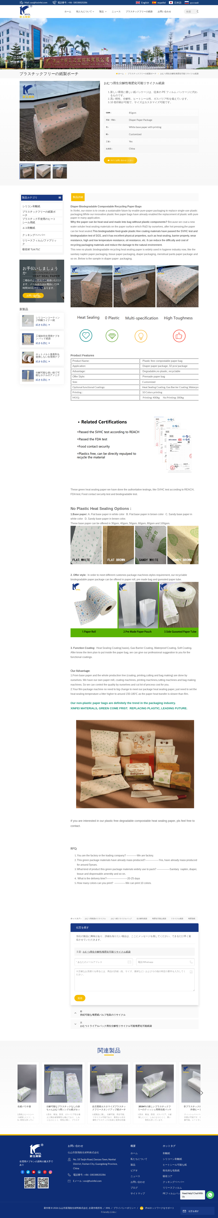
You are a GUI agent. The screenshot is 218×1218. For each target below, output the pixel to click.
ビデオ (134, 1170)
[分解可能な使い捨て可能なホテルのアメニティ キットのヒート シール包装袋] (28, 376)
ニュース (116, 11)
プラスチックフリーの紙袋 (139, 11)
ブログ (134, 1187)
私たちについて (84, 11)
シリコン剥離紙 (31, 206)
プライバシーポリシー (124, 1208)
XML (108, 1208)
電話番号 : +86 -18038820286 (72, 2)
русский (194, 2)
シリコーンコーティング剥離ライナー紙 (48, 318)
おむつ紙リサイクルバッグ (121, 918)
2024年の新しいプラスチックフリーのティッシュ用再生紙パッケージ (154, 1108)
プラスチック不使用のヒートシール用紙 (39, 220)
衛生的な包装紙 (171, 1170)
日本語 (177, 2)
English (145, 2)
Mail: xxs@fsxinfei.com (36, 2)
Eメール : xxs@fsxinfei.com (87, 1180)
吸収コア (167, 1176)
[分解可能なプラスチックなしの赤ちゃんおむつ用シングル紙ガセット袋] (63, 1084)
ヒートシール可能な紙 (175, 1164)
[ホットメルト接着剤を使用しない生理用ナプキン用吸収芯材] (28, 358)
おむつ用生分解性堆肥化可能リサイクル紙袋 (107, 951)
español (162, 2)
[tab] (78, 197)
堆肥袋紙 (191, 918)
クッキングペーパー (33, 234)
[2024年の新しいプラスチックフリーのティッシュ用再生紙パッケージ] (155, 1084)
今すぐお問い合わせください (121, 160)
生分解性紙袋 (142, 918)
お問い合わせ (164, 11)
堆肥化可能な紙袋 (159, 918)
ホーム (67, 11)
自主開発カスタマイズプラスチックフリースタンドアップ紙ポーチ (109, 1108)
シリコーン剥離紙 (172, 1158)
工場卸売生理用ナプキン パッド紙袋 (48, 337)
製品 (101, 11)
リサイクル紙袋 (177, 918)
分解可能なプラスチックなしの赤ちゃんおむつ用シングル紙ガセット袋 (63, 1108)
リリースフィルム (172, 1187)
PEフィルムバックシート (176, 1193)
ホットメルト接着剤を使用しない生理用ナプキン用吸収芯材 (48, 355)
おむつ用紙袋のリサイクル (95, 918)
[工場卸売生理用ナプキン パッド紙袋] (28, 339)
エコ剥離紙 (28, 227)
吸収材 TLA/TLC (31, 249)
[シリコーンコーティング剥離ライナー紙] (28, 321)
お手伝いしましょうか (40, 270)
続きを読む (42, 324)
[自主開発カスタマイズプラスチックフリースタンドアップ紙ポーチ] (109, 1084)
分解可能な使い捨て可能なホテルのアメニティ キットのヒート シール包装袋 (48, 373)
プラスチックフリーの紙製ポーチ (142, 73)
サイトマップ (138, 1193)
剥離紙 (166, 1153)
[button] (202, 1093)
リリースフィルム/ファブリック (39, 242)
